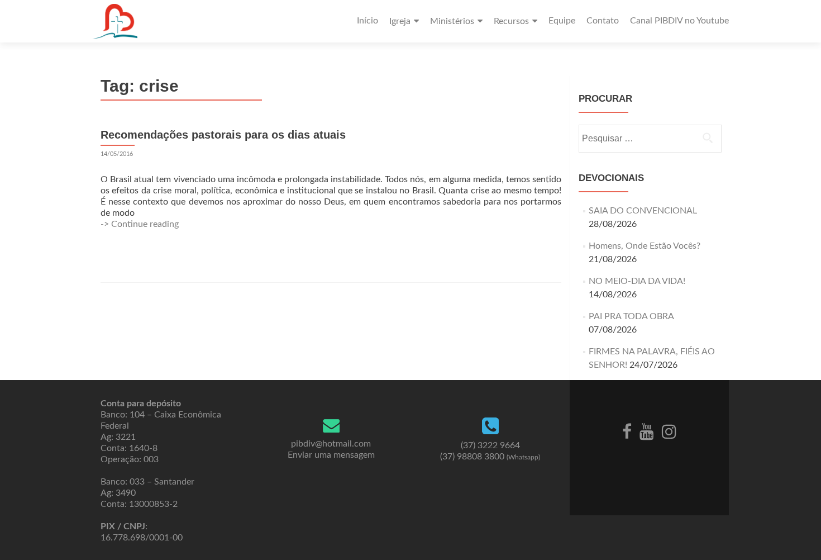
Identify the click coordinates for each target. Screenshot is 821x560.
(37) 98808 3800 (490, 456)
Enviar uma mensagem (331, 454)
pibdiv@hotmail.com (331, 443)
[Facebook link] (627, 431)
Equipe (561, 20)
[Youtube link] (646, 431)
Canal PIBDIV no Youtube (679, 20)
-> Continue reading (140, 224)
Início (367, 20)
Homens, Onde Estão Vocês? (644, 245)
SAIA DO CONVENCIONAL (643, 210)
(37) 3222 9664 (490, 445)
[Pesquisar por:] (649, 139)
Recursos (511, 21)
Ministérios (452, 21)
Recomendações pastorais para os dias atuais (223, 135)
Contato (602, 20)
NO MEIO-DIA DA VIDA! (637, 281)
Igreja (399, 21)
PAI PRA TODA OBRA (631, 316)
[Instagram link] (669, 431)
